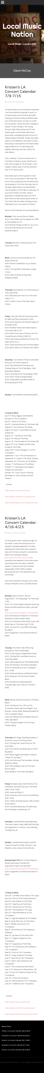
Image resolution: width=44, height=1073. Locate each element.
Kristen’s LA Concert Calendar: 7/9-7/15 (21, 91)
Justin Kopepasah (38, 1062)
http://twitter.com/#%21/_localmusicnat (20, 496)
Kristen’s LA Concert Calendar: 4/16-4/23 (21, 522)
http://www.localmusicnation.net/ (17, 490)
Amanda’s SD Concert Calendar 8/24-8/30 (15, 1036)
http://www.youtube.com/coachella (18, 558)
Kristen (21, 102)
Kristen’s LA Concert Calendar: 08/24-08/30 (16, 1031)
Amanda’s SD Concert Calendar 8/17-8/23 (15, 1045)
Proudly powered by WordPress (10, 1062)
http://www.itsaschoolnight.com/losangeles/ (22, 613)
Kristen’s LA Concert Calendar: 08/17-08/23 (16, 1040)
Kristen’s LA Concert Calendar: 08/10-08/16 (16, 1050)
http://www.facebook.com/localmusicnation (21, 503)
